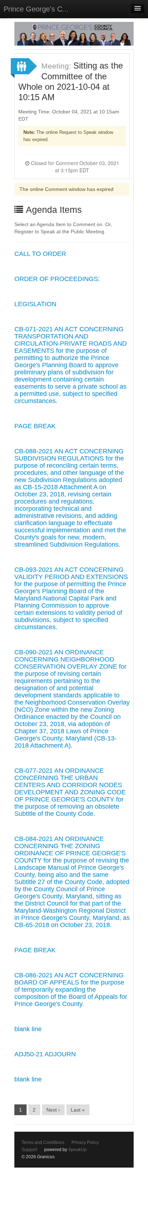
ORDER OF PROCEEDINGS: (57, 278)
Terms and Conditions (43, 1142)
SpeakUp (77, 1149)
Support (29, 1149)
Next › (53, 1110)
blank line (28, 1029)
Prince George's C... (36, 9)
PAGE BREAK (35, 426)
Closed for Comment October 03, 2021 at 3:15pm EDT (74, 166)
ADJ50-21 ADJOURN (45, 1054)
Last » (78, 1110)
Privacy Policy (85, 1142)
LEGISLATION (35, 304)
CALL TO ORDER (40, 253)
